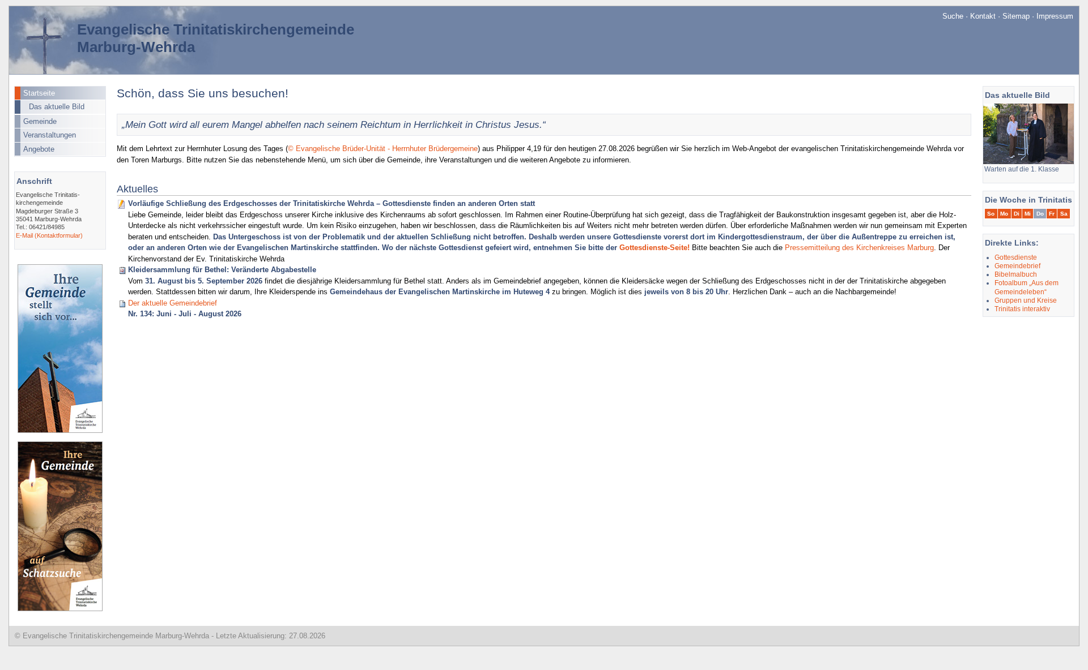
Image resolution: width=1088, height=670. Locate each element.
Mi (1028, 214)
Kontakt (983, 16)
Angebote (38, 149)
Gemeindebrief (1017, 265)
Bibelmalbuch (1015, 274)
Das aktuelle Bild (56, 106)
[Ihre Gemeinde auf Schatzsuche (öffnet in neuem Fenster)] (60, 608)
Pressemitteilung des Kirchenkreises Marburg (859, 247)
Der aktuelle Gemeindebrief (172, 303)
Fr (1052, 214)
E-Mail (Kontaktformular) (49, 235)
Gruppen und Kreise (1025, 300)
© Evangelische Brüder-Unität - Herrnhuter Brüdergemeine (383, 148)
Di (1016, 214)
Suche (952, 16)
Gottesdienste (1015, 257)
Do (1040, 214)
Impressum (1054, 16)
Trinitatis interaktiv (1022, 308)
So (990, 214)
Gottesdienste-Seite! (654, 247)
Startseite (39, 93)
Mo (1004, 214)
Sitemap (1016, 16)
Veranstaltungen (49, 135)
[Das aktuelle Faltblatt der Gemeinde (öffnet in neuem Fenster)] (60, 430)
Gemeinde (40, 121)
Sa (1064, 214)
